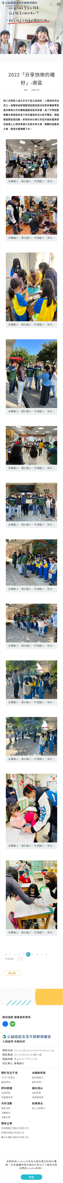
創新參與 (36, 1082)
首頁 (26, 90)
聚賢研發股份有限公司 (12, 1132)
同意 (31, 1177)
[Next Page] (42, 954)
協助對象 (5, 1092)
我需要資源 (7, 1097)
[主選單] (58, 4)
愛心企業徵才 (39, 1108)
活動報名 (5, 1112)
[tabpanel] (31, 27)
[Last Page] (46, 954)
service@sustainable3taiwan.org (34, 1050)
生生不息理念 (8, 1077)
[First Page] (5, 954)
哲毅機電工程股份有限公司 (14, 1128)
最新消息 (5, 1108)
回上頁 (12, 973)
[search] (51, 4)
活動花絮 (35, 90)
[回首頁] (19, 2)
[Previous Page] (10, 954)
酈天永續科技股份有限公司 (14, 1137)
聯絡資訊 (5, 1082)
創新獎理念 (37, 1077)
